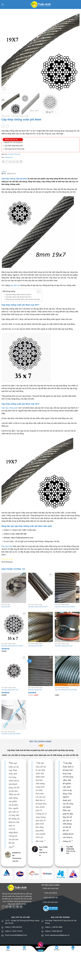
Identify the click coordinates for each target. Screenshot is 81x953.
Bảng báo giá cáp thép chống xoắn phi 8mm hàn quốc (23, 299)
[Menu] (2, 4)
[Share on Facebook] (6, 161)
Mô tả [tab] (3, 173)
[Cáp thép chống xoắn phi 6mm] (40, 588)
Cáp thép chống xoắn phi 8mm (14, 179)
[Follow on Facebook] (3, 906)
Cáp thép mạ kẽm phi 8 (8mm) (11, 733)
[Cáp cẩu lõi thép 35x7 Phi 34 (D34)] (67, 671)
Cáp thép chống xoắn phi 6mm (37, 606)
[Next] (75, 52)
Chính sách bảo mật (51, 897)
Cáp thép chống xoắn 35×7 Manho (12, 646)
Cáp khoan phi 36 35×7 (35, 646)
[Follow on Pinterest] (10, 906)
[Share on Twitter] (10, 161)
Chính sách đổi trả (50, 893)
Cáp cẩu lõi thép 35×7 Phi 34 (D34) (66, 689)
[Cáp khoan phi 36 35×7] (40, 627)
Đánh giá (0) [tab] (11, 173)
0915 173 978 (17, 931)
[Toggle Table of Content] (37, 291)
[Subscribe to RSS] (14, 906)
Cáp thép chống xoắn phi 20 (64, 646)
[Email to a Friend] (14, 161)
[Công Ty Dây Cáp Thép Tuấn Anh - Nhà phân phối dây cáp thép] (40, 4)
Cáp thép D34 (5, 606)
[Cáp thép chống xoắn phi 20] (67, 627)
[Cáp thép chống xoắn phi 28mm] (67, 588)
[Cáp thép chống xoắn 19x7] (13, 671)
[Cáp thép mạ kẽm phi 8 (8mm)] (13, 715)
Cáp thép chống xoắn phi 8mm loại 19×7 (18, 297)
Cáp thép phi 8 (8, 157)
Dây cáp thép (6, 546)
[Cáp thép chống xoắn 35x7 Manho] (13, 627)
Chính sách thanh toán (50, 888)
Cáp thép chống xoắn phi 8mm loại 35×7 (18, 294)
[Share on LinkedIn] (21, 161)
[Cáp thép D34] (13, 588)
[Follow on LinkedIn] (17, 906)
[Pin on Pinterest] (17, 161)
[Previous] (5, 52)
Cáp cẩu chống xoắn (9, 408)
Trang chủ (5, 116)
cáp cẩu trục (15, 285)
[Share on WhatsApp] (3, 161)
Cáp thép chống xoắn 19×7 (9, 689)
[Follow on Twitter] (6, 906)
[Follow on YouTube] (21, 906)
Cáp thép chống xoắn (20, 116)
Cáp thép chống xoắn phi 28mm (65, 606)
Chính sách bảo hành (50, 902)
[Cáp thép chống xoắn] (40, 671)
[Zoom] (4, 89)
